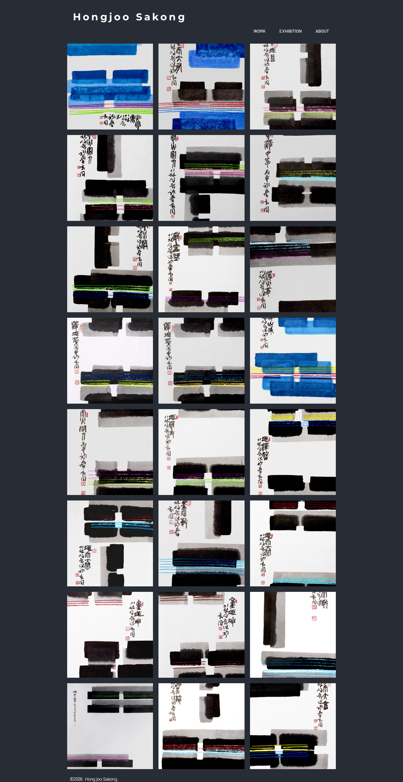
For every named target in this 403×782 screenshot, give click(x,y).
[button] (260, 30)
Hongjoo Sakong (130, 17)
